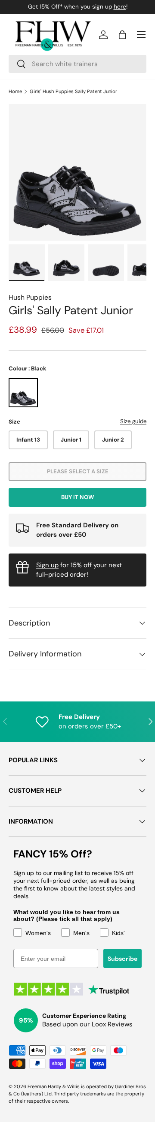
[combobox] (77, 64)
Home (15, 91)
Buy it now (77, 497)
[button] (122, 34)
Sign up (47, 565)
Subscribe (122, 959)
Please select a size (77, 471)
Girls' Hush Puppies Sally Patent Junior (73, 91)
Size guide (133, 421)
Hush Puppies (30, 297)
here (120, 6)
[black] (23, 392)
